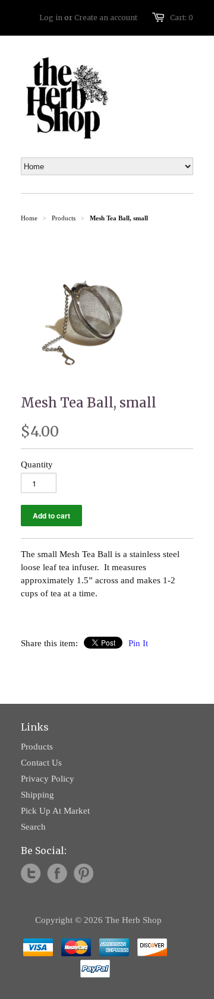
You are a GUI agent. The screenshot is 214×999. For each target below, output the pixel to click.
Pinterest (83, 874)
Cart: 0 (181, 17)
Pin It (138, 643)
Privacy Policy (47, 778)
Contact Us (41, 762)
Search (33, 827)
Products (63, 218)
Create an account (105, 17)
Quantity (37, 464)
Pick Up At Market (55, 810)
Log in (50, 17)
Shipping (37, 794)
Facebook (57, 874)
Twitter (31, 874)
